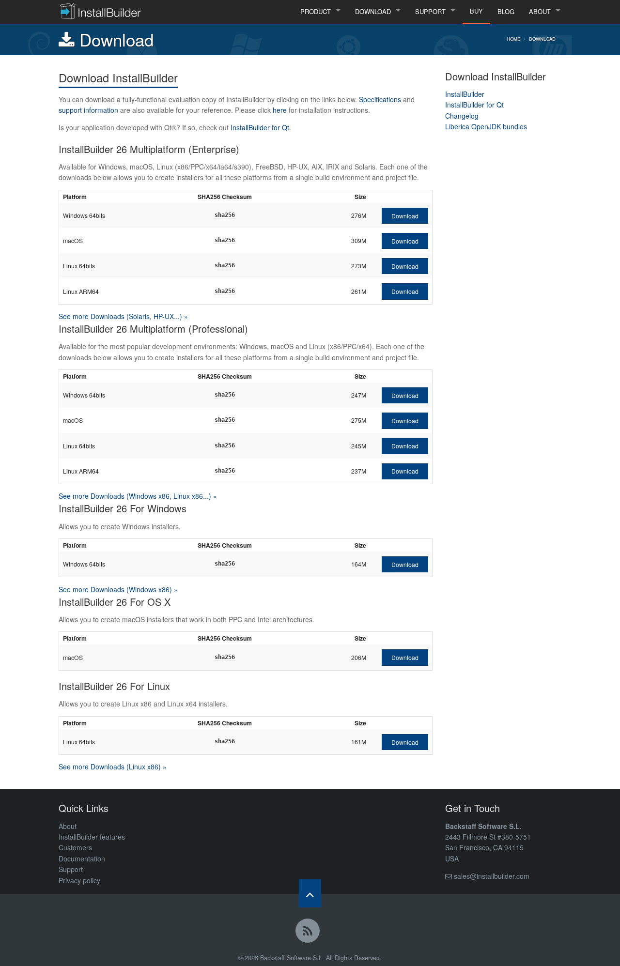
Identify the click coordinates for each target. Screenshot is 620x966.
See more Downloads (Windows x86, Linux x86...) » (138, 496)
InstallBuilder (464, 94)
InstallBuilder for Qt (260, 127)
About (68, 826)
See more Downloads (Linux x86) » (113, 766)
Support (71, 869)
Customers (75, 847)
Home (513, 38)
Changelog (462, 116)
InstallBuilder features (92, 837)
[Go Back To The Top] (310, 893)
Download (542, 38)
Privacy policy (79, 880)
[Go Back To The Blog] (310, 932)
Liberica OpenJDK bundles (486, 126)
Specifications (380, 99)
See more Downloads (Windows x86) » (118, 589)
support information (88, 110)
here (280, 110)
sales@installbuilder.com (491, 876)
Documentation (82, 858)
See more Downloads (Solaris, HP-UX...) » (123, 316)
